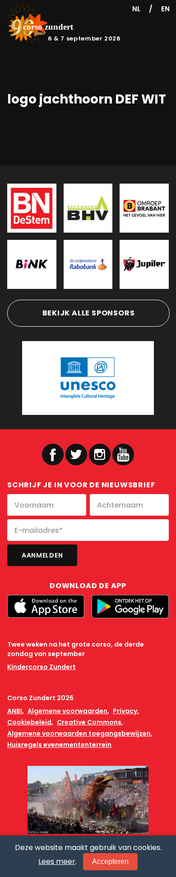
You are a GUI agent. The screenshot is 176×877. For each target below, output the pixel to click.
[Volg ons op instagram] (100, 454)
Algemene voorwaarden (67, 710)
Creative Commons (89, 722)
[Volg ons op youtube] (123, 454)
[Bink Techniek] (31, 264)
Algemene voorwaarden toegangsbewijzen (79, 733)
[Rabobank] (88, 264)
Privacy (125, 710)
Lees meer (56, 861)
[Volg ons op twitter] (76, 454)
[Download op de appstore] (45, 606)
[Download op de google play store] (130, 606)
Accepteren (110, 861)
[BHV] (88, 208)
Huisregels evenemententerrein (59, 744)
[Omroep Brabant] (144, 208)
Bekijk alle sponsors (88, 313)
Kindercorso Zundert (41, 666)
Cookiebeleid (29, 722)
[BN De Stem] (31, 208)
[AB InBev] (144, 264)
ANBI (14, 710)
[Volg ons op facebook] (53, 454)
